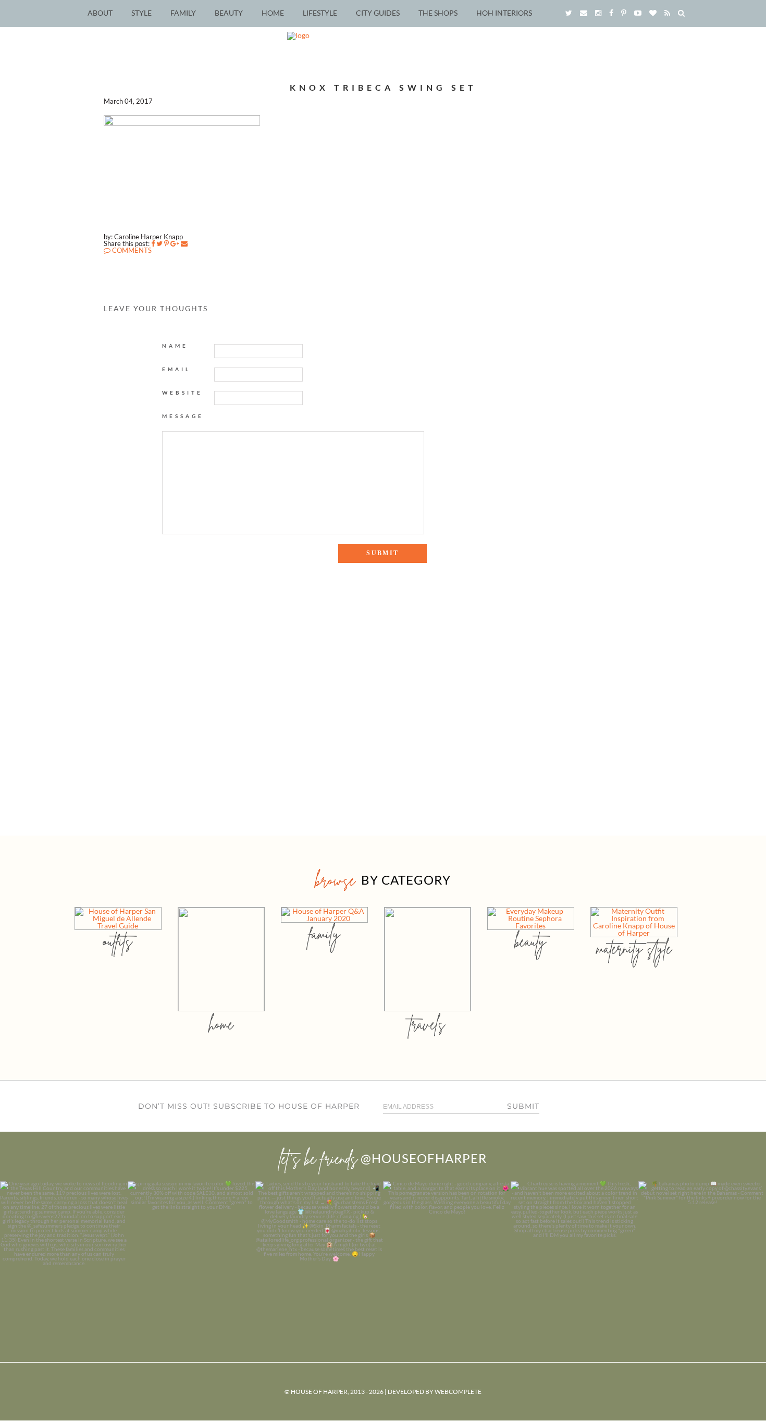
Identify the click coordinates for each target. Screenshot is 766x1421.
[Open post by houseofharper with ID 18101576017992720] (574, 1245)
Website (182, 392)
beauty (530, 941)
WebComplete (458, 1391)
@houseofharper (424, 1158)
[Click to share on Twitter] (159, 243)
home (221, 1024)
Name (175, 345)
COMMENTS (131, 250)
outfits (117, 941)
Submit (523, 1106)
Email (176, 369)
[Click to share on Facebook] (153, 243)
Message (183, 416)
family (324, 934)
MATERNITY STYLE (634, 948)
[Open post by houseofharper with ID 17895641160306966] (702, 1245)
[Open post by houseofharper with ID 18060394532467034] (191, 1245)
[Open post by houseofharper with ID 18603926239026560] (64, 1245)
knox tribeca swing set (383, 87)
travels (427, 1024)
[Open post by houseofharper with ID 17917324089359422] (447, 1245)
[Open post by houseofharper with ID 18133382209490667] (319, 1245)
